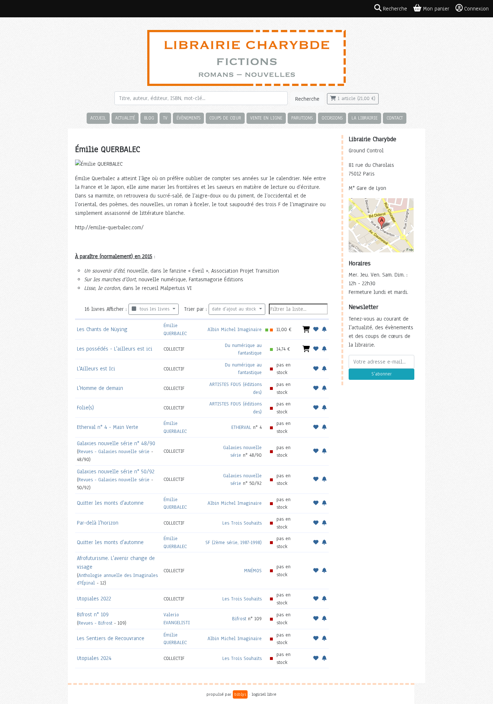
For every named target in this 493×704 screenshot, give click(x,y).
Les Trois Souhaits (242, 523)
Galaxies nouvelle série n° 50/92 (115, 471)
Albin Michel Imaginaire (235, 329)
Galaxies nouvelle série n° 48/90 (116, 443)
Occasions (332, 118)
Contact (395, 118)
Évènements (188, 118)
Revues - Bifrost (95, 623)
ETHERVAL (241, 427)
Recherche (307, 99)
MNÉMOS (253, 570)
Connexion (476, 8)
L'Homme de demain (100, 388)
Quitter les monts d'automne (110, 503)
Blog (149, 118)
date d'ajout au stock (235, 309)
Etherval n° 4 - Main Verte (107, 427)
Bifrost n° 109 (93, 614)
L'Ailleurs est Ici (96, 368)
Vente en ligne (266, 118)
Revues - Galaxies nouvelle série (113, 451)
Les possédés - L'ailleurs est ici (114, 348)
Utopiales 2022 (94, 598)
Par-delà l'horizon (97, 522)
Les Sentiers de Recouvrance (110, 638)
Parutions (302, 118)
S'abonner (381, 374)
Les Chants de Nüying (102, 329)
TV (165, 118)
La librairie (365, 118)
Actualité (125, 118)
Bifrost (239, 618)
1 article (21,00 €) (355, 98)
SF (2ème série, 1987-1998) (233, 542)
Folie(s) (85, 407)
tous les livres (153, 309)
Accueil (98, 118)
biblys (240, 694)
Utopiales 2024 (94, 658)
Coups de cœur (225, 118)
